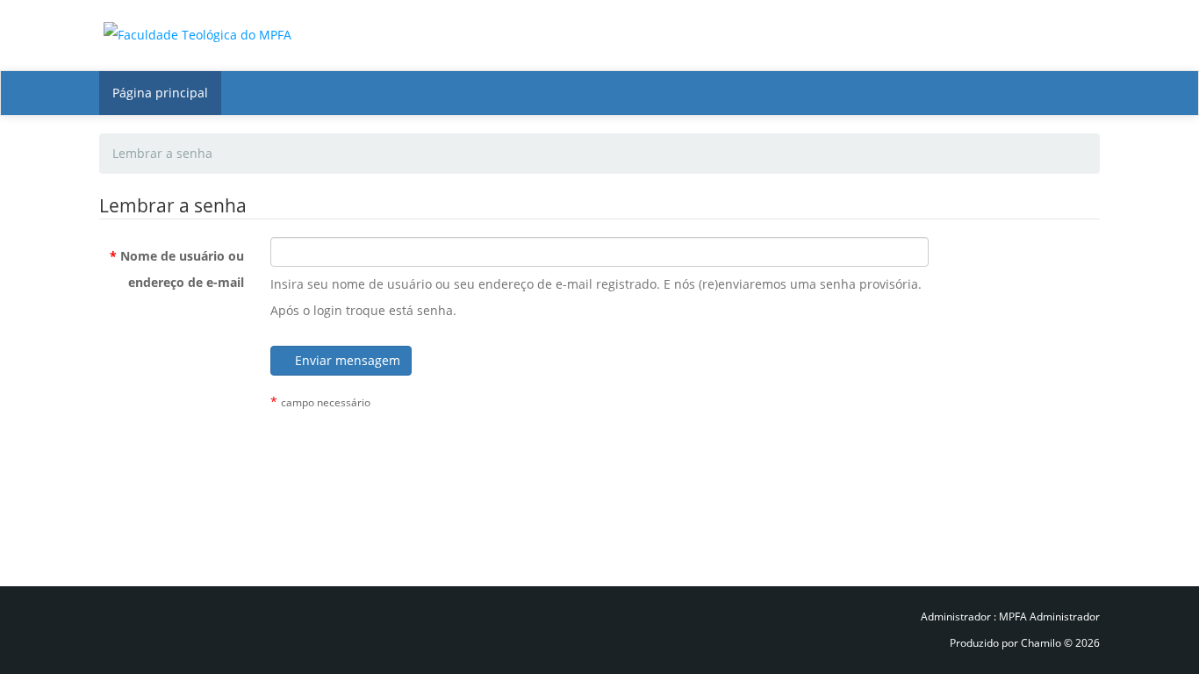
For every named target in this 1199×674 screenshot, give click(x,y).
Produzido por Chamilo (1007, 642)
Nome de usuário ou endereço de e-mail (177, 268)
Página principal (160, 92)
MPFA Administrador (1049, 616)
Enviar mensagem (345, 360)
